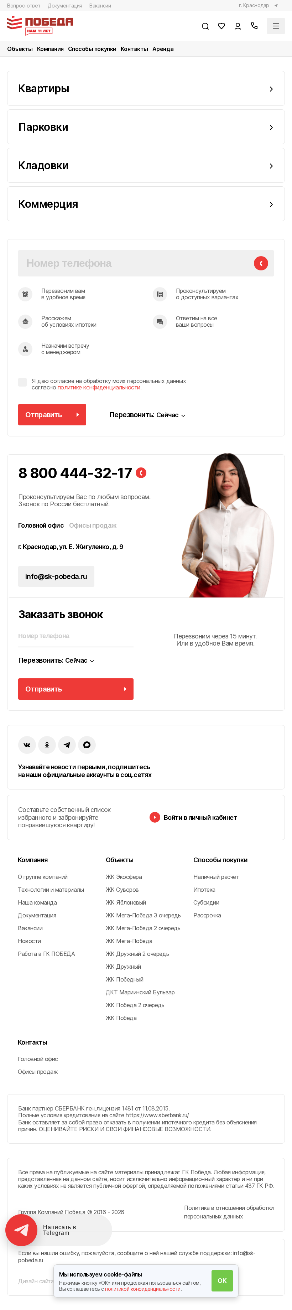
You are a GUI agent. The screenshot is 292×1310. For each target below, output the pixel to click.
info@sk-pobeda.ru (56, 576)
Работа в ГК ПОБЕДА (46, 953)
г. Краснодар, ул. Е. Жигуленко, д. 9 (71, 546)
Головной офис (38, 1058)
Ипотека (204, 889)
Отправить (43, 414)
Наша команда (37, 902)
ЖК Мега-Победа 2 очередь (143, 928)
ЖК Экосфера (124, 876)
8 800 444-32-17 (75, 473)
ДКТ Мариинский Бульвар (140, 992)
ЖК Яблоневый (126, 902)
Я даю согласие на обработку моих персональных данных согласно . (109, 384)
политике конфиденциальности (99, 387)
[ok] (47, 745)
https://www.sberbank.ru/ (157, 1115)
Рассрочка (207, 915)
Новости (29, 940)
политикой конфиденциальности (143, 1289)
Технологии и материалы (51, 889)
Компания (50, 49)
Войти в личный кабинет (200, 817)
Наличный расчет (216, 876)
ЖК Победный (125, 979)
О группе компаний (43, 876)
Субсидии (206, 902)
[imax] (87, 745)
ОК (222, 1280)
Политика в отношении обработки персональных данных (229, 1212)
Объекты (20, 49)
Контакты (134, 49)
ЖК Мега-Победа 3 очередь (143, 915)
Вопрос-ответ (24, 5)
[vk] (27, 745)
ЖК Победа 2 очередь (135, 1005)
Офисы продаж (38, 1071)
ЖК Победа (121, 1017)
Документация (65, 5)
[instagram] (67, 745)
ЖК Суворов (122, 889)
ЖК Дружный (123, 966)
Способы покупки (92, 49)
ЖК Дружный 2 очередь (137, 953)
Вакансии (100, 5)
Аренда (163, 49)
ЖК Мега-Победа (129, 940)
